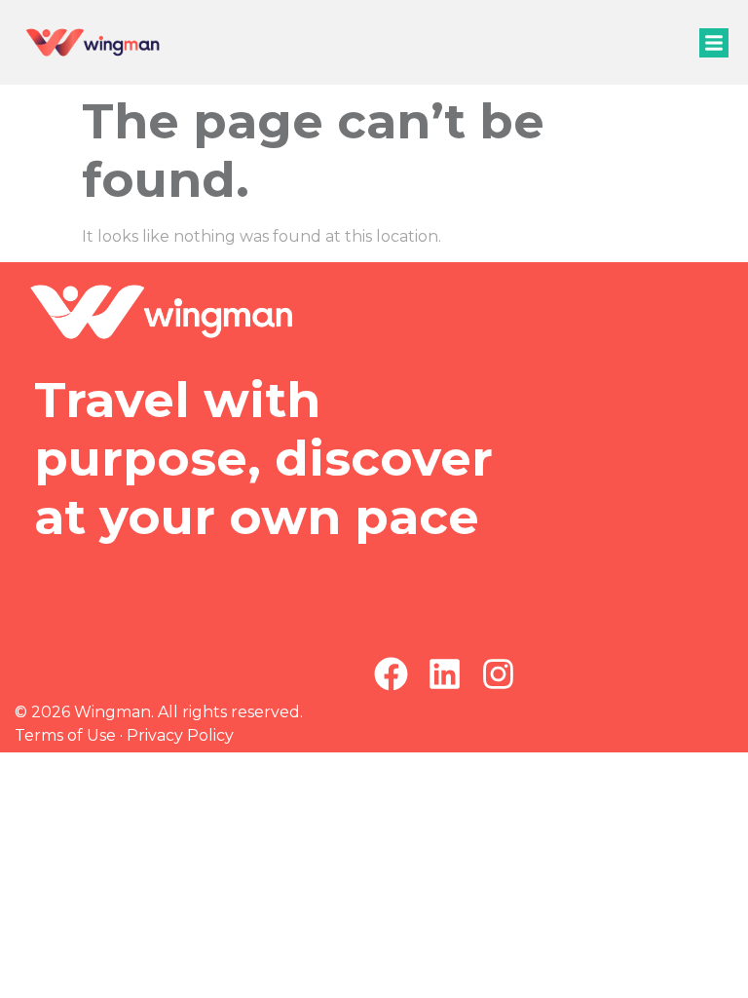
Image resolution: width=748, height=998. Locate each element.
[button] (714, 43)
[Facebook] (391, 674)
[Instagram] (498, 674)
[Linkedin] (445, 674)
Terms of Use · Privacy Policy (124, 735)
